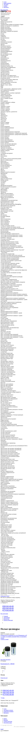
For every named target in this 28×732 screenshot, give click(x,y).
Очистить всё (4, 677)
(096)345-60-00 (8, 606)
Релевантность (4, 635)
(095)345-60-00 (8, 608)
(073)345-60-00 (8, 610)
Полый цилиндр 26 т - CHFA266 (7, 663)
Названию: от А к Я (13, 635)
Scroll (2, 729)
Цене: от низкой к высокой (9, 636)
